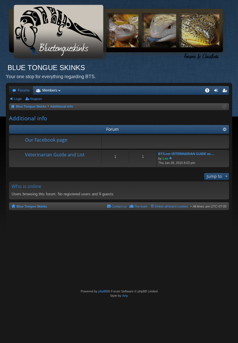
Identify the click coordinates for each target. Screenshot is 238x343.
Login (18, 99)
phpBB (103, 291)
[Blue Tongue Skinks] (119, 31)
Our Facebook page (46, 140)
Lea (165, 158)
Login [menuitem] (217, 91)
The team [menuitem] (140, 206)
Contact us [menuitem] (119, 206)
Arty (125, 295)
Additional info (28, 118)
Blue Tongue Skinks (32, 206)
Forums (24, 90)
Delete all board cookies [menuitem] (171, 206)
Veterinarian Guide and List (55, 155)
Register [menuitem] (226, 91)
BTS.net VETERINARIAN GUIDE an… (186, 154)
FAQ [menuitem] (209, 91)
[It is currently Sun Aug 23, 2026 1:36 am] (224, 106)
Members (49, 90)
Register (36, 99)
